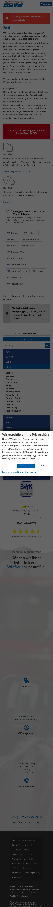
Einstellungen (43, 466)
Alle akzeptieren (26, 466)
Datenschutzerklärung (12, 472)
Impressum (30, 472)
